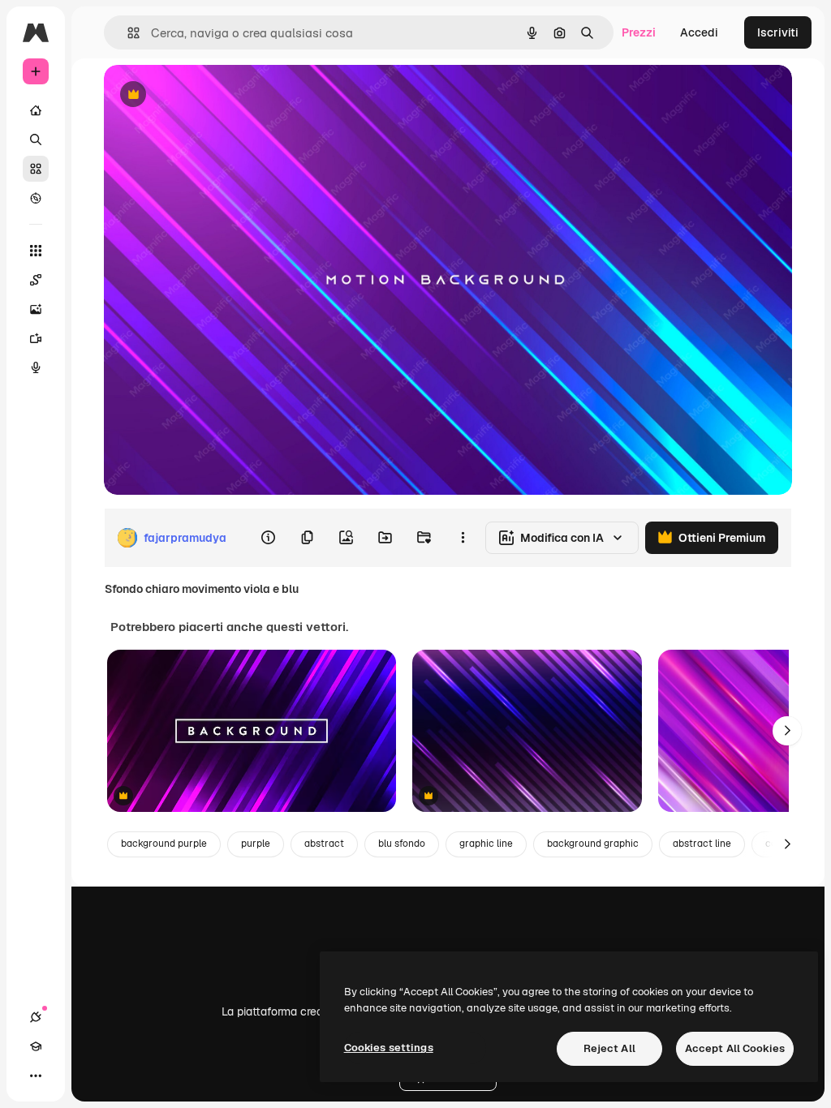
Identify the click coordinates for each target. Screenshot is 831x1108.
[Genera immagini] (36, 309)
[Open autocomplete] (127, 33)
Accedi (699, 32)
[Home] (36, 110)
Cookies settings (388, 1047)
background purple (164, 843)
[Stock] (36, 169)
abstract (324, 843)
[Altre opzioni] (462, 538)
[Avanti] (787, 731)
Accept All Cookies (735, 1048)
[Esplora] (36, 198)
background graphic (593, 843)
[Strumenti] (36, 251)
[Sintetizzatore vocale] (36, 367)
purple (255, 843)
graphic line (486, 843)
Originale (211, 95)
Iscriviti (778, 32)
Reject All (609, 1048)
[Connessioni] (36, 1017)
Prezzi (639, 32)
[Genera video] (36, 338)
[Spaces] (36, 280)
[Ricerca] (36, 139)
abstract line (702, 843)
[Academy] (36, 1046)
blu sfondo (401, 843)
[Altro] (36, 1076)
